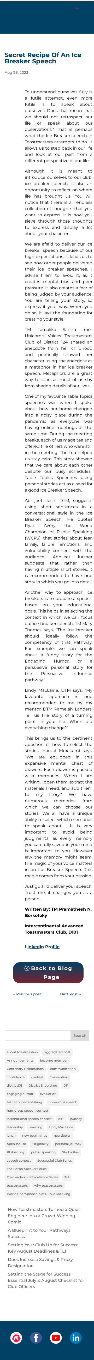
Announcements (20, 1060)
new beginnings (34, 1135)
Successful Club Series (54, 1160)
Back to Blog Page (51, 972)
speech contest (19, 1160)
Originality (40, 1144)
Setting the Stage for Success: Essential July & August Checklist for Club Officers (46, 1280)
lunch (11, 1135)
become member (54, 1060)
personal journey (68, 1144)
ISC (60, 1119)
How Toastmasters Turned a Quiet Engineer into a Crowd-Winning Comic (44, 1215)
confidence (16, 1077)
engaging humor (20, 1094)
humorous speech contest (27, 1110)
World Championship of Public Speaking (38, 1194)
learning (36, 1127)
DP (65, 1085)
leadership (15, 1127)
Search (79, 1035)
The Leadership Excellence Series (32, 1177)
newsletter (62, 1135)
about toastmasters (22, 1052)
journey (76, 1119)
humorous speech (63, 1102)
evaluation (48, 1094)
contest (37, 1077)
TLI (66, 1177)
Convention (59, 1077)
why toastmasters (48, 1185)
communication (63, 1069)
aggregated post (57, 1052)
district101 (14, 1085)
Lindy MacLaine (61, 1127)
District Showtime (42, 1085)
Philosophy (16, 1152)
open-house (16, 1144)
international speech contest (29, 1119)
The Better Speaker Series (26, 1169)
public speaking (43, 1152)
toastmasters (17, 1185)
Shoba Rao (70, 1152)
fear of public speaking (24, 1102)
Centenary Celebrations (25, 1069)
